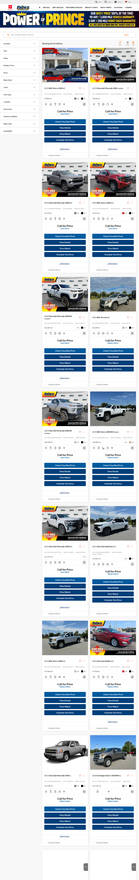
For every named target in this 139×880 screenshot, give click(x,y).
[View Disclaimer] (64, 104)
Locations (118, 7)
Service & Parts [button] (91, 7)
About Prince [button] (105, 7)
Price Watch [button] (65, 134)
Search (126, 35)
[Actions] (84, 88)
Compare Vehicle (54, 155)
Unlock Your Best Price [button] (65, 121)
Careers (128, 7)
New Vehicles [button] (57, 7)
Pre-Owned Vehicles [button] (74, 7)
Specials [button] (46, 7)
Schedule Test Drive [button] (65, 140)
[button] (86, 65)
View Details (65, 128)
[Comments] (84, 104)
